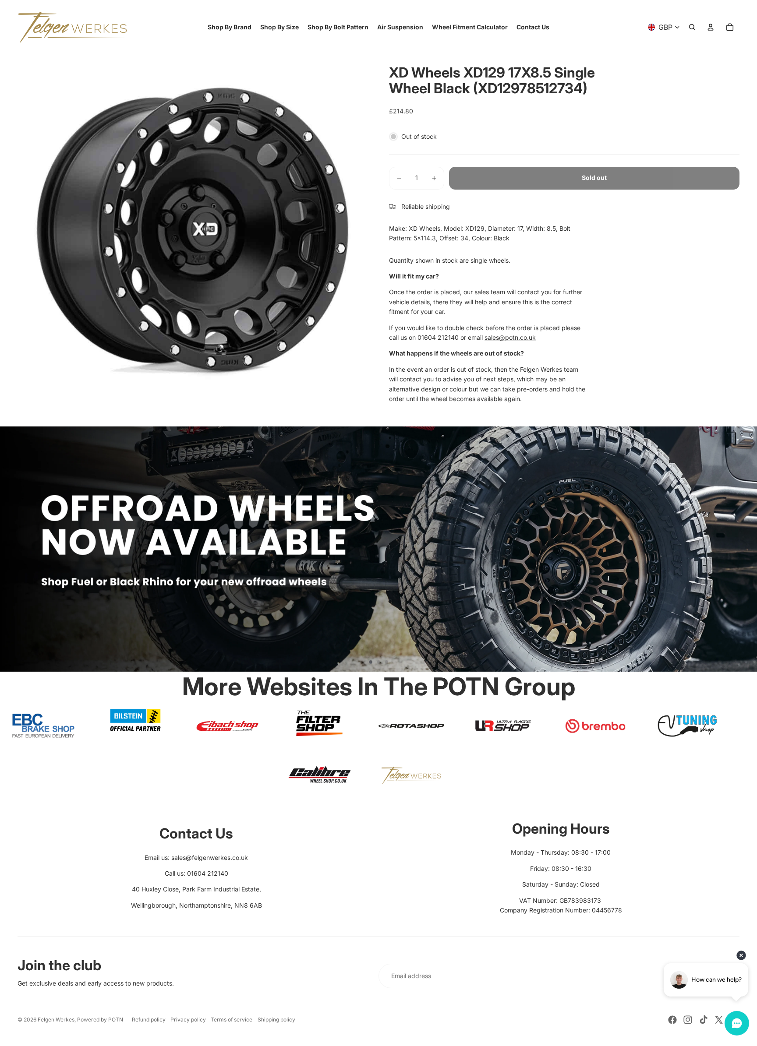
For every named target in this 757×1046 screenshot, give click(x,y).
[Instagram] (688, 1019)
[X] (719, 1019)
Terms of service (231, 1019)
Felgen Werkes (56, 1019)
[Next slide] (746, 549)
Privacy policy (188, 1019)
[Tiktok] (703, 1019)
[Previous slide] (10, 549)
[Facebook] (672, 1019)
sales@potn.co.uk (510, 337)
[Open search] (692, 27)
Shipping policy (276, 1019)
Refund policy (149, 1019)
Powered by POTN (100, 1019)
